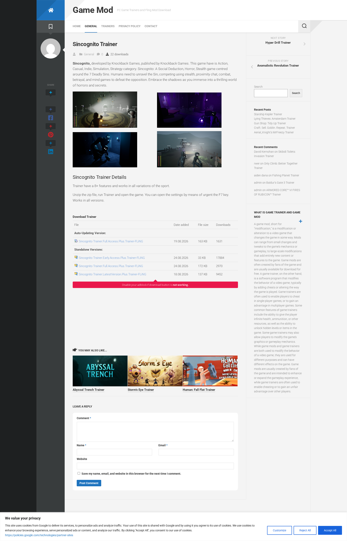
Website (82, 459)
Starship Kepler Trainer (268, 114)
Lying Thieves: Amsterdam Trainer (275, 118)
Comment (84, 418)
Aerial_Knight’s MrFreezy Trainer (274, 132)
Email (162, 445)
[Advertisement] (155, 318)
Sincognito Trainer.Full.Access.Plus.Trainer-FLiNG (111, 241)
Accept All (330, 530)
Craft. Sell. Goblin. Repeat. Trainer (274, 127)
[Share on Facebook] (51, 113)
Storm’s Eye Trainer (141, 390)
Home (77, 26)
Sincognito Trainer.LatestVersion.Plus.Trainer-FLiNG (112, 274)
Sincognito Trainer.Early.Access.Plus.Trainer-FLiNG (112, 258)
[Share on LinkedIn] (51, 147)
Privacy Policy (130, 26)
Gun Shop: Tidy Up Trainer (270, 123)
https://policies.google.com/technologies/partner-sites (39, 535)
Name (81, 445)
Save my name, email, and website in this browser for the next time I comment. (131, 473)
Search (258, 86)
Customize (279, 530)
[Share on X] (51, 96)
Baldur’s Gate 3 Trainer (280, 182)
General (91, 26)
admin (258, 182)
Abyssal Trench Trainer (88, 390)
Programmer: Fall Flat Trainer (199, 390)
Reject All (305, 530)
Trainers (108, 26)
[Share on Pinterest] (51, 130)
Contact (151, 26)
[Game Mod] (51, 10)
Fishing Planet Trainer (285, 175)
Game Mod (93, 10)
